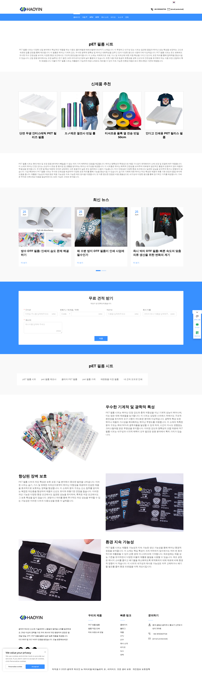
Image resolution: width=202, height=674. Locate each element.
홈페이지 (76, 17)
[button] (98, 270)
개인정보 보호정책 (141, 669)
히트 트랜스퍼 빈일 (95, 632)
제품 (84, 17)
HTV (91, 17)
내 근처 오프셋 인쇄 (133, 379)
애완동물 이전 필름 (110, 379)
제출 (101, 338)
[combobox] (66, 314)
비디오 (113, 17)
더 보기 (24, 263)
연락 (127, 17)
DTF (97, 17)
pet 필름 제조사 (48, 379)
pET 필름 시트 (29, 379)
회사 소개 (104, 17)
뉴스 (119, 17)
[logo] (31, 9)
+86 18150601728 (160, 9)
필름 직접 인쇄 (94, 628)
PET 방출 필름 (94, 625)
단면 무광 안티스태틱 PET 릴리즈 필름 (37, 135)
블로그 (123, 628)
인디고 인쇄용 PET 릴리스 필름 (164, 135)
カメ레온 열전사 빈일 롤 (80, 133)
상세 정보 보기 (38, 110)
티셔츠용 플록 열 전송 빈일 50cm (122, 135)
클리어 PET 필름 (69, 379)
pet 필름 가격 (89, 379)
